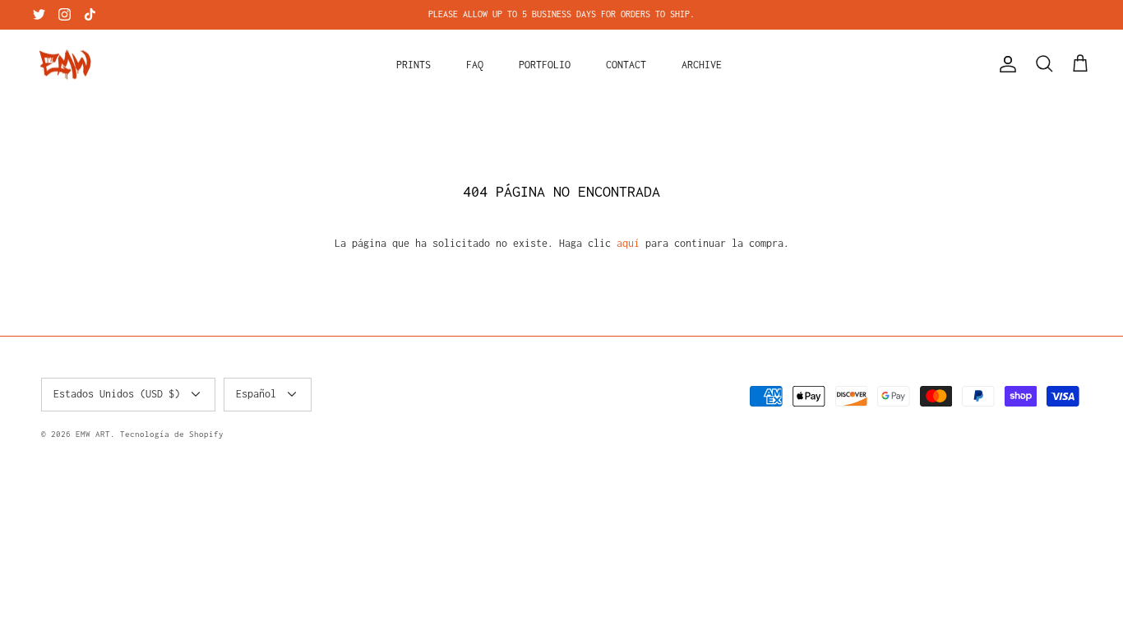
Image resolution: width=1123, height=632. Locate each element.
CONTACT (626, 64)
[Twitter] (39, 14)
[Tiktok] (90, 14)
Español (256, 394)
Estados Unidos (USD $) (116, 394)
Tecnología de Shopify (172, 434)
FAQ (474, 64)
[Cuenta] (1004, 64)
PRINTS (413, 64)
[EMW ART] (66, 64)
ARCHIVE (702, 64)
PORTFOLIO (545, 64)
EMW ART (93, 434)
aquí (628, 243)
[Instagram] (64, 14)
